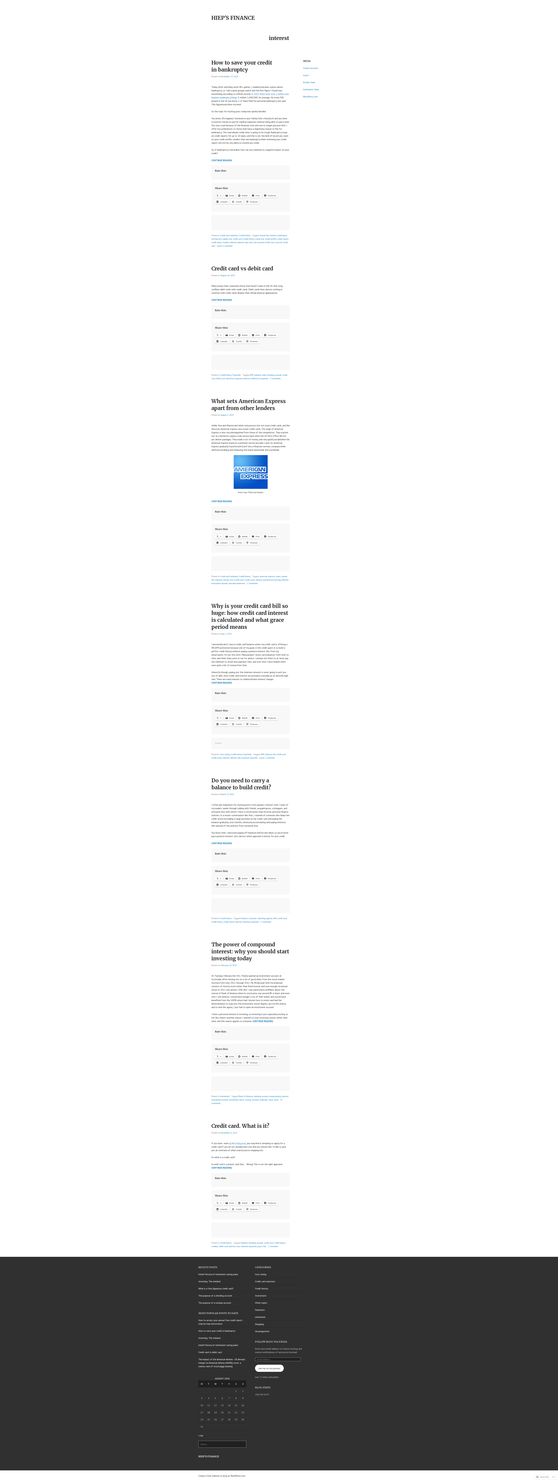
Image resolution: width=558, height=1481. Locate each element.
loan (251, 242)
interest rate (242, 242)
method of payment (259, 378)
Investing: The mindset (209, 1281)
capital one (227, 239)
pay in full (261, 1246)
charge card (228, 580)
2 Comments (252, 583)
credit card (237, 239)
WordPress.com (310, 96)
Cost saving (225, 754)
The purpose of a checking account (215, 1295)
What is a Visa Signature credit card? (215, 1288)
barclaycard (216, 239)
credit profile (270, 239)
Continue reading (221, 160)
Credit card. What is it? (240, 1126)
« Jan (200, 1435)
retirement (260, 1317)
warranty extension (237, 583)
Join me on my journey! (269, 1368)
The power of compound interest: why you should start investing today (250, 951)
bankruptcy (282, 235)
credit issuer (249, 580)
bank (264, 375)
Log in (306, 75)
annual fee (264, 235)
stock (276, 1099)
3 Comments (275, 378)
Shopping (259, 1324)
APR (251, 375)
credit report (282, 239)
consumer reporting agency (260, 918)
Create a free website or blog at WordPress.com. (222, 1475)
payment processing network (275, 580)
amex (278, 576)
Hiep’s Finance (208, 1456)
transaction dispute (219, 583)
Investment (225, 1096)
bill (274, 754)
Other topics (261, 1302)
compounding (275, 1096)
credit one (259, 239)
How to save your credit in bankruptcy (216, 1330)
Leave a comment (224, 246)
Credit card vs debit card (242, 268)
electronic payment (234, 378)
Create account (310, 68)
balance (273, 235)
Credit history (245, 235)
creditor (225, 242)
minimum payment (249, 757)
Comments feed (311, 89)
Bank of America (246, 1096)
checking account (274, 375)
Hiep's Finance (233, 18)
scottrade (263, 1099)
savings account (252, 1099)
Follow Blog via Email (271, 1341)
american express (267, 576)
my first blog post (237, 1143)
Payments (236, 375)
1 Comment (273, 1246)
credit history (248, 239)
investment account (219, 1099)
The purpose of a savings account (214, 1302)
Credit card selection (229, 235)
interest (233, 242)
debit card (220, 378)
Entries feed (309, 82)
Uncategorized (262, 1331)
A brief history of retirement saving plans (218, 1274)
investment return (236, 1099)
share (270, 1099)
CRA (275, 918)
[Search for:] (222, 1444)
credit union (216, 242)
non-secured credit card (264, 242)
